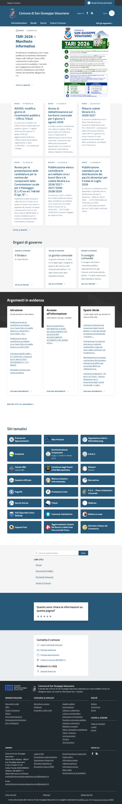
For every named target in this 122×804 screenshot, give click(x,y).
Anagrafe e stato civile (43, 710)
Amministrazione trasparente (74, 753)
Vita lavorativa (68, 742)
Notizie (94, 704)
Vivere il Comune (99, 717)
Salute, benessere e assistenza (74, 729)
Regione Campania (13, 3)
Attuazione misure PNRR (44, 766)
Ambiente (38, 707)
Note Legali (67, 769)
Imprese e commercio (71, 723)
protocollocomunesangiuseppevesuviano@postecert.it (27, 776)
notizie (51, 162)
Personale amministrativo (15, 720)
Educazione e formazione (72, 716)
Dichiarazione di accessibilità (74, 773)
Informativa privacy (70, 766)
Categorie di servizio (44, 697)
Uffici (7, 707)
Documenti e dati (12, 704)
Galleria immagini (98, 723)
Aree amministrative (13, 716)
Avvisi (93, 710)
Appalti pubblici (68, 704)
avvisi (17, 103)
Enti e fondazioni (12, 723)
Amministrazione (13, 697)
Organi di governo (12, 710)
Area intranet (10, 794)
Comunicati (95, 707)
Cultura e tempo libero (71, 713)
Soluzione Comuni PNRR (104, 799)
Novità (94, 697)
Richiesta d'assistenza (43, 763)
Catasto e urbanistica (71, 710)
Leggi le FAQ (39, 753)
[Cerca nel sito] (112, 13)
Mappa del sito (87, 794)
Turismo (65, 739)
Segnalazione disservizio (43, 760)
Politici (8, 713)
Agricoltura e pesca (41, 704)
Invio (83, 553)
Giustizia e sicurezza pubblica (74, 720)
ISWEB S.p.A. (83, 799)
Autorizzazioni (68, 707)
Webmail (46, 794)
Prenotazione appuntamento (45, 757)
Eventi (93, 730)
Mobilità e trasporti (70, 726)
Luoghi (94, 727)
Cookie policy (67, 757)
